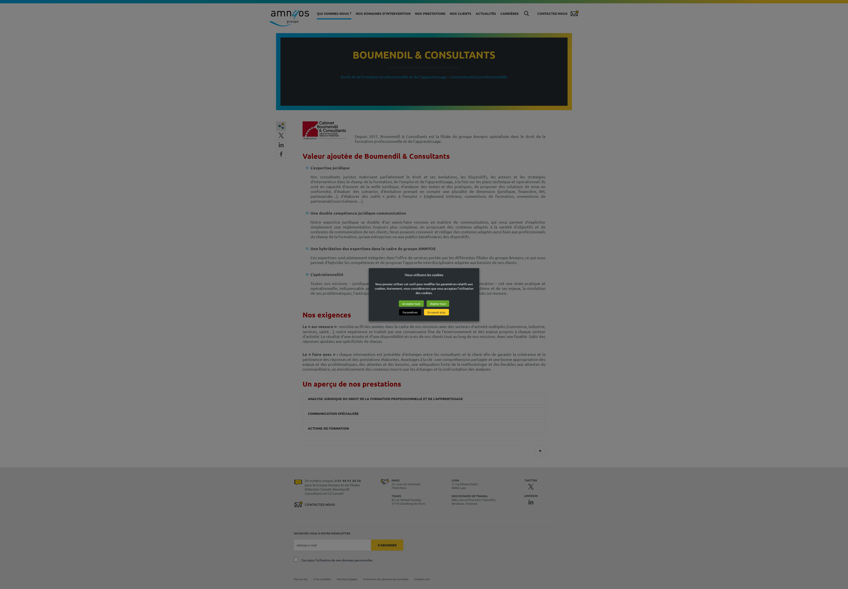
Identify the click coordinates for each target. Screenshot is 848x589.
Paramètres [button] (410, 312)
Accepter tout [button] (411, 303)
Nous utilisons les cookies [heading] (424, 275)
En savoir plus (436, 312)
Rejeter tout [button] (438, 303)
